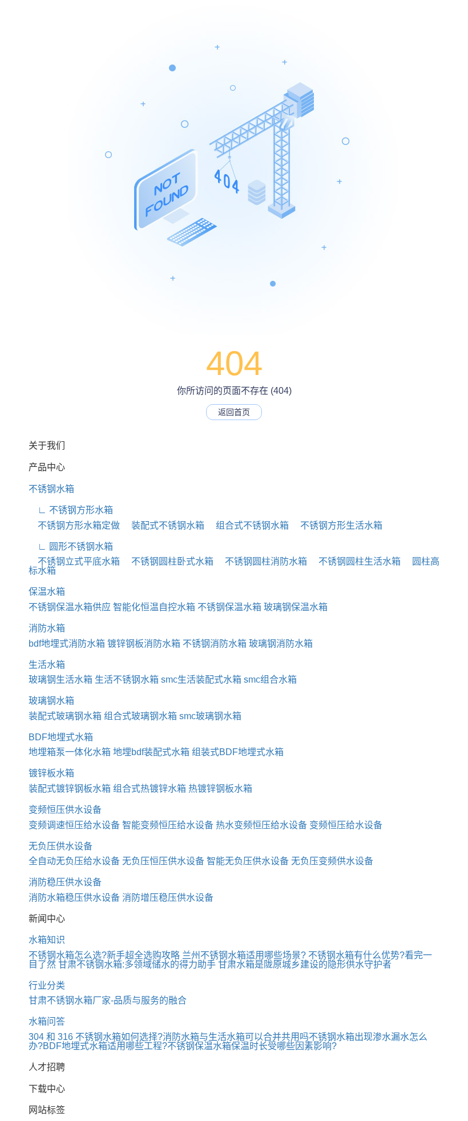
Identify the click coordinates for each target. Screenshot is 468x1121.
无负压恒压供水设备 (163, 861)
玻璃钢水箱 (51, 700)
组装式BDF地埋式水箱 (238, 752)
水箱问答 (47, 1021)
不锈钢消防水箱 (215, 643)
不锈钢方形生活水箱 (336, 525)
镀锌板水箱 (51, 773)
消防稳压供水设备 (65, 882)
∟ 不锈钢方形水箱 (71, 510)
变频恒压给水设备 (345, 825)
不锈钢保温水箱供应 (70, 607)
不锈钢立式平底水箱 (74, 561)
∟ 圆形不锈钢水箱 (71, 546)
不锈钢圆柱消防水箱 (261, 561)
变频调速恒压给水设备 (74, 825)
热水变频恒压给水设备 (261, 825)
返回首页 (234, 412)
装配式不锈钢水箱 (163, 525)
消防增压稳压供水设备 (167, 897)
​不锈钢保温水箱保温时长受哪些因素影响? (252, 1046)
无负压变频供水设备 (332, 861)
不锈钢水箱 (51, 489)
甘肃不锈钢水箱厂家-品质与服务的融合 (108, 1000)
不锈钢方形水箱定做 (74, 525)
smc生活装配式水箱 (201, 679)
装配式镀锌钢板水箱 (70, 788)
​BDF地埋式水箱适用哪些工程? (105, 1046)
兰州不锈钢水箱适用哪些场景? (244, 955)
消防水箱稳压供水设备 (74, 897)
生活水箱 (47, 665)
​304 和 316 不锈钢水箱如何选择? (96, 1037)
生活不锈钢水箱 (127, 679)
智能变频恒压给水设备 (167, 825)
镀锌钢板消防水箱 (143, 643)
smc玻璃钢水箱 (210, 716)
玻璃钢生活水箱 (60, 679)
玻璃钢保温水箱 (296, 607)
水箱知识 (47, 940)
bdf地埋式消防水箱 (67, 643)
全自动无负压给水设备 (74, 861)
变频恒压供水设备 (65, 809)
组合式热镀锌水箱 (149, 788)
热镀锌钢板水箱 (220, 788)
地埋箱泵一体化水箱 (70, 752)
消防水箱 (47, 628)
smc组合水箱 (270, 679)
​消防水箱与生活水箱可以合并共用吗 (236, 1037)
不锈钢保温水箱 (229, 607)
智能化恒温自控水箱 (154, 607)
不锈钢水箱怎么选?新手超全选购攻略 (104, 955)
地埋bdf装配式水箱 (151, 752)
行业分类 (47, 985)
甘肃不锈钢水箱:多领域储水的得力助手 (137, 964)
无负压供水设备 (60, 846)
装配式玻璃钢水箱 (65, 716)
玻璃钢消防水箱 (281, 643)
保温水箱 (47, 591)
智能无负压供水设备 (248, 861)
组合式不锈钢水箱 (248, 525)
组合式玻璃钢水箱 (140, 716)
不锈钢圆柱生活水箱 (355, 561)
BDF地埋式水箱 (61, 737)
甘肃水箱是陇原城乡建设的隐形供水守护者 (305, 964)
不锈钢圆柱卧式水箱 (167, 561)
